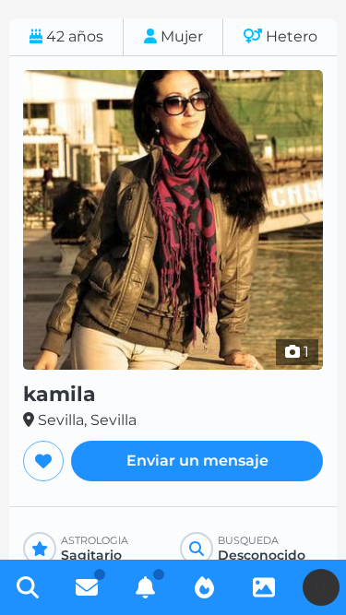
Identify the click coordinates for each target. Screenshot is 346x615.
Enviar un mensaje (197, 460)
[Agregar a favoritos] (43, 461)
